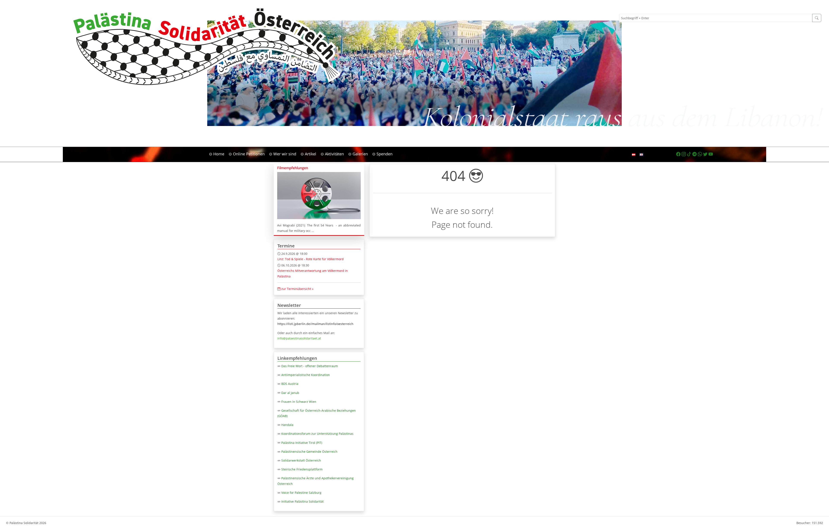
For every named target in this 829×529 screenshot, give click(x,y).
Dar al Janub (290, 393)
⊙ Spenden (382, 153)
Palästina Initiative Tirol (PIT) (301, 443)
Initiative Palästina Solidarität (302, 501)
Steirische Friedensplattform (302, 469)
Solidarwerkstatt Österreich (301, 460)
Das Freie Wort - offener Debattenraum (309, 366)
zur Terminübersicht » (296, 289)
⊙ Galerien (358, 153)
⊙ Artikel (308, 153)
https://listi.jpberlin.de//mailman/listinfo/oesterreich (315, 324)
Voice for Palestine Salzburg (301, 493)
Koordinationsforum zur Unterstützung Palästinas (317, 434)
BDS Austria (289, 384)
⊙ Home (216, 153)
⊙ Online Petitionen (247, 153)
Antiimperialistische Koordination (305, 375)
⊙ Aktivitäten (332, 153)
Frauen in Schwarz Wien (298, 402)
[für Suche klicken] (816, 18)
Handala (287, 425)
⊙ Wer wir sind (282, 153)
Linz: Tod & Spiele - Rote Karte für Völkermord (310, 259)
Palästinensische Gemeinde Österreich (309, 451)
